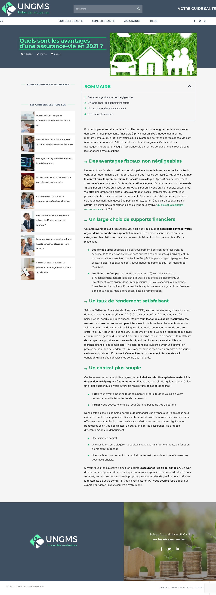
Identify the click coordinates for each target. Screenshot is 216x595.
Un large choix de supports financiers (108, 103)
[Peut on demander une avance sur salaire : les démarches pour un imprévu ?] (27, 221)
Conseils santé (103, 20)
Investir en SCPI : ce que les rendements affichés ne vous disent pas (53, 120)
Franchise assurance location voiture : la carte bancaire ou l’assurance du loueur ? (54, 244)
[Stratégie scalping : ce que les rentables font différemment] (27, 162)
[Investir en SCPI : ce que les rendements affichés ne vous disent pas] (27, 122)
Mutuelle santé (71, 20)
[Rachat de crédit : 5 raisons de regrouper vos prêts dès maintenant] (27, 200)
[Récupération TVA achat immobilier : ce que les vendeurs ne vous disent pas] (27, 143)
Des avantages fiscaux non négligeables (110, 97)
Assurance (132, 20)
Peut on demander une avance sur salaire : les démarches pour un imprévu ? (52, 220)
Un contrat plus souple (100, 114)
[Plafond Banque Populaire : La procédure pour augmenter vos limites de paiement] (27, 269)
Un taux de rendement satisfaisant (107, 108)
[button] (26, 54)
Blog (153, 20)
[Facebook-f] (194, 21)
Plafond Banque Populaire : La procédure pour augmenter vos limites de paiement (54, 267)
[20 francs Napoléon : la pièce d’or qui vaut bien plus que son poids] (27, 181)
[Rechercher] (138, 9)
